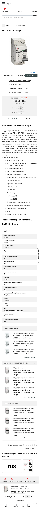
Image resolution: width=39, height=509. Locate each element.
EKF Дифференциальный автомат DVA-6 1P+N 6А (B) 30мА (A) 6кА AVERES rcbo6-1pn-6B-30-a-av (23, 336)
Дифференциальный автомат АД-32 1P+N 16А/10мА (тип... (22, 492)
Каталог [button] (5, 481)
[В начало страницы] (35, 505)
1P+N (5, 263)
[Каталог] (3, 3)
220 (5, 284)
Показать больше (29, 357)
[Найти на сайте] (35, 17)
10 (5, 321)
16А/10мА (7, 295)
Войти (20, 11)
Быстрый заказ (12, 118)
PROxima (7, 300)
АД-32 (6, 279)
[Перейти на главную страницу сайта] (16, 3)
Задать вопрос (38, 254)
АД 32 (8, 25)
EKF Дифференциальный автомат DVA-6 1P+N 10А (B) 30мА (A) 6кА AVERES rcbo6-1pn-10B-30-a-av (23, 344)
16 (5, 290)
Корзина (34, 11)
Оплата (12, 481)
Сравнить (5, 506)
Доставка (19, 481)
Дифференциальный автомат (13, 311)
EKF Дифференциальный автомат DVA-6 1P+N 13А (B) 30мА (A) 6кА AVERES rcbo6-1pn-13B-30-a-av (23, 352)
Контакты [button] (5, 11)
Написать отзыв (29, 448)
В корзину (28, 118)
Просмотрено (26, 506)
